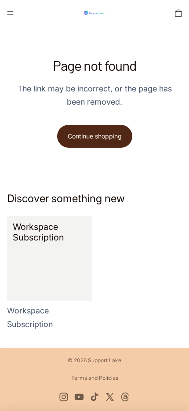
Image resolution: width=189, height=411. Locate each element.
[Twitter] (110, 397)
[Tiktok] (94, 397)
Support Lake (104, 360)
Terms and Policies (94, 378)
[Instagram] (63, 397)
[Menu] (10, 13)
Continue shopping (95, 136)
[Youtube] (79, 397)
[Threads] (125, 397)
